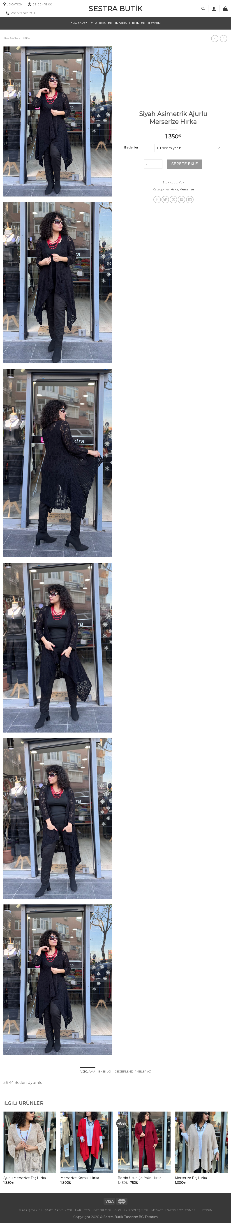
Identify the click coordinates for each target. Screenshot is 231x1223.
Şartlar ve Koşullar (63, 1210)
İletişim (154, 23)
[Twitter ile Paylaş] (165, 199)
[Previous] (3, 1152)
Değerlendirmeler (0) (133, 1071)
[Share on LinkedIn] (190, 199)
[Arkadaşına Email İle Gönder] (173, 199)
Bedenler (131, 147)
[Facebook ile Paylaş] (157, 199)
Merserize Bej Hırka (191, 1178)
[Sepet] (225, 9)
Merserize (187, 189)
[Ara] (203, 8)
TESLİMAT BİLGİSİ (97, 1210)
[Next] (227, 1152)
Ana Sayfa (79, 23)
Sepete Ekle (184, 164)
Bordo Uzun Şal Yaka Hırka (139, 1178)
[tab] (87, 1071)
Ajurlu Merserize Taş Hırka (24, 1178)
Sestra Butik (116, 8)
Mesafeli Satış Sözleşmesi (173, 1210)
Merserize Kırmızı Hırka (79, 1178)
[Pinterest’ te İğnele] (181, 199)
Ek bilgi (104, 1071)
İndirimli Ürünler (130, 23)
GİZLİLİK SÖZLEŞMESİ (131, 1210)
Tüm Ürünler (101, 23)
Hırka (26, 38)
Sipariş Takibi (30, 1210)
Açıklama (87, 1071)
